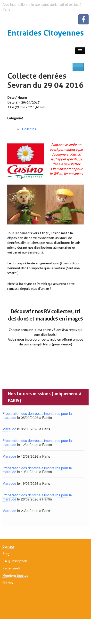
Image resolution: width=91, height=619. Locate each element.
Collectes (29, 129)
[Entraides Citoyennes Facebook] (83, 19)
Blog (5, 554)
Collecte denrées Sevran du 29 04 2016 (45, 80)
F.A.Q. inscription (14, 561)
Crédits (7, 583)
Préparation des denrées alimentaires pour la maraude (37, 415)
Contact (8, 546)
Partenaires (11, 568)
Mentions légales (15, 575)
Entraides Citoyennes (46, 32)
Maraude (9, 428)
